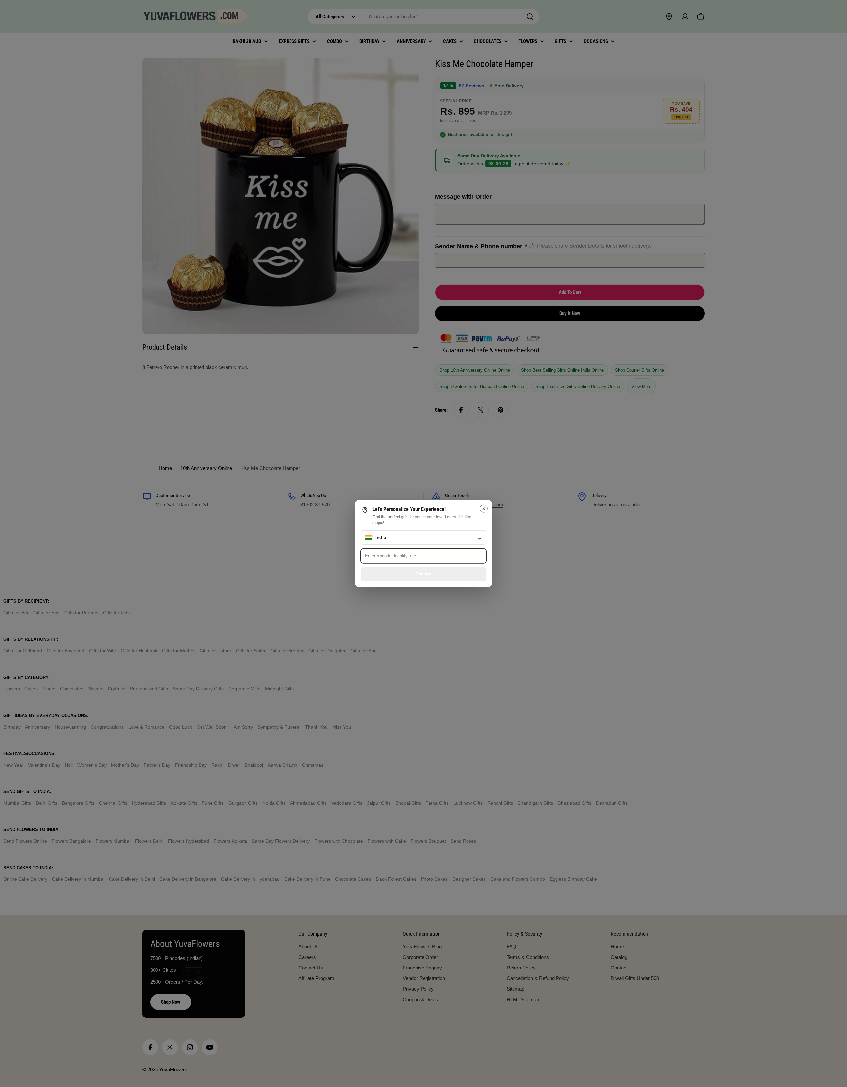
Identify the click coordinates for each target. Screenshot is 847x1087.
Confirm (423, 573)
